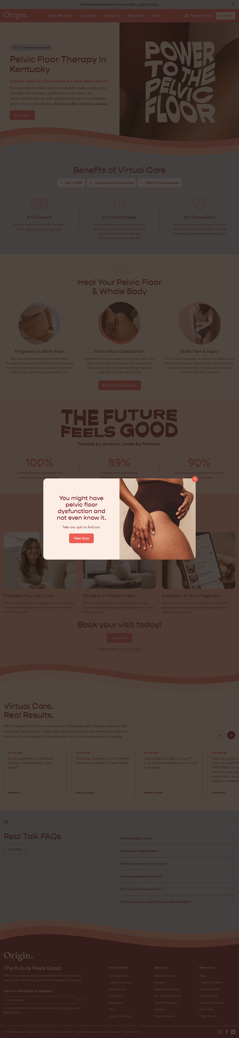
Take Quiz (81, 538)
